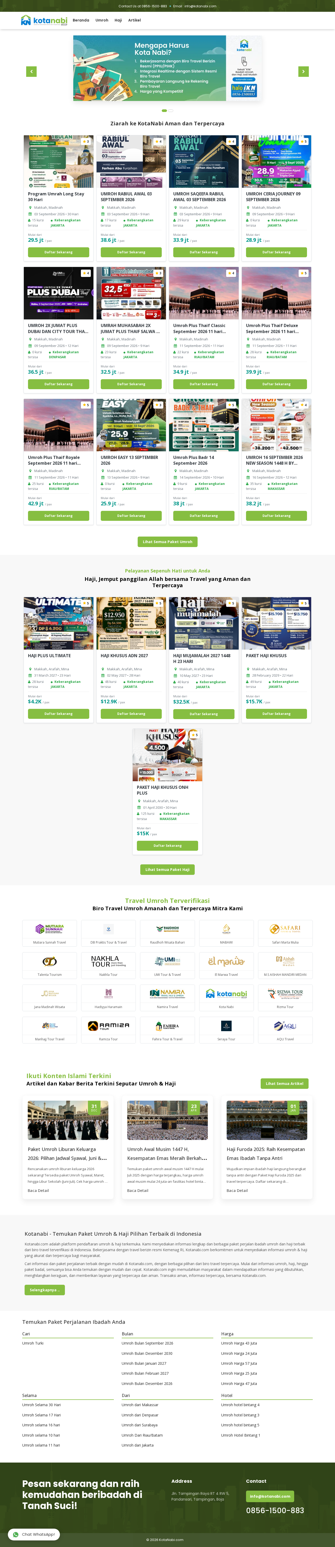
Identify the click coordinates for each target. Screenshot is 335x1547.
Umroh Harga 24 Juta (239, 1353)
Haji (118, 20)
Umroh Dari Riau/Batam (142, 1435)
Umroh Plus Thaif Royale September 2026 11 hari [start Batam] (54, 463)
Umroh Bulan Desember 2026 (147, 1383)
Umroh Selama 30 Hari (41, 1404)
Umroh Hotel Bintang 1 (240, 1435)
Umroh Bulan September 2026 (147, 1343)
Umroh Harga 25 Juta (239, 1373)
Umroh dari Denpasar (140, 1414)
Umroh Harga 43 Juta (239, 1343)
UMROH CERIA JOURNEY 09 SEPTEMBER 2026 (273, 196)
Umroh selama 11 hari (41, 1445)
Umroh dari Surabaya (140, 1424)
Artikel (134, 20)
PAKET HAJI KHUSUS (266, 656)
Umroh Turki (32, 1343)
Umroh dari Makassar (140, 1404)
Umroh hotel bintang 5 (240, 1424)
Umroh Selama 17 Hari (41, 1414)
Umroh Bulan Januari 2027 (144, 1363)
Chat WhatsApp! (38, 1534)
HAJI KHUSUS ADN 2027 (124, 656)
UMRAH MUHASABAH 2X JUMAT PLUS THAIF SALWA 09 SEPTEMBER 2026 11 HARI (131, 331)
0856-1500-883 (275, 1511)
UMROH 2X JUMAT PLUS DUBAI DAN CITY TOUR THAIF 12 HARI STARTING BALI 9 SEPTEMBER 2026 (58, 334)
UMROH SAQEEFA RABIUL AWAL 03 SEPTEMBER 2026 (199, 196)
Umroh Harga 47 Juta (239, 1383)
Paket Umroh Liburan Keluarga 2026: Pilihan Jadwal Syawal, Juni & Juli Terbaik (64, 1158)
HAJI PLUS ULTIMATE (49, 656)
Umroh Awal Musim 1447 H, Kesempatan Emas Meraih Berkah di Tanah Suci (167, 1158)
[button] (303, 71)
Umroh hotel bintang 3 (240, 1414)
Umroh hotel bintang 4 (240, 1404)
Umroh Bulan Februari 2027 (145, 1373)
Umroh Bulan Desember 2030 (147, 1353)
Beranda (81, 20)
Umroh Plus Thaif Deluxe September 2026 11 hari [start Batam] (272, 331)
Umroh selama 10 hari (41, 1435)
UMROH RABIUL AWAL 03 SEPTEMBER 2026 (126, 196)
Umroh (102, 20)
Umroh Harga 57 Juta (239, 1363)
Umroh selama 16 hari (41, 1424)
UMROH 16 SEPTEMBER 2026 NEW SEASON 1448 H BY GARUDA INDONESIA (274, 463)
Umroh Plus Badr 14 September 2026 (193, 460)
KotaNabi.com (171, 1539)
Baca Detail (38, 1190)
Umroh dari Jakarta (138, 1445)
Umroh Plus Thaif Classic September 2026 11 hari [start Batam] (199, 331)
